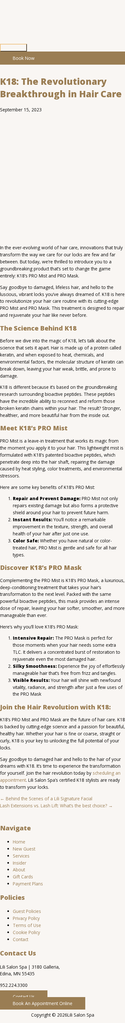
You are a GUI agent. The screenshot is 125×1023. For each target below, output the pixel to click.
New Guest (24, 849)
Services (21, 856)
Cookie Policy (26, 932)
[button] (23, 996)
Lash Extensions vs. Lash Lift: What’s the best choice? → (56, 806)
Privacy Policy (26, 918)
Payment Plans (28, 884)
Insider (19, 863)
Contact (20, 939)
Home (19, 842)
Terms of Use (27, 925)
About (19, 870)
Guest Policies (27, 911)
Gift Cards (23, 877)
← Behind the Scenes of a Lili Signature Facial (46, 798)
